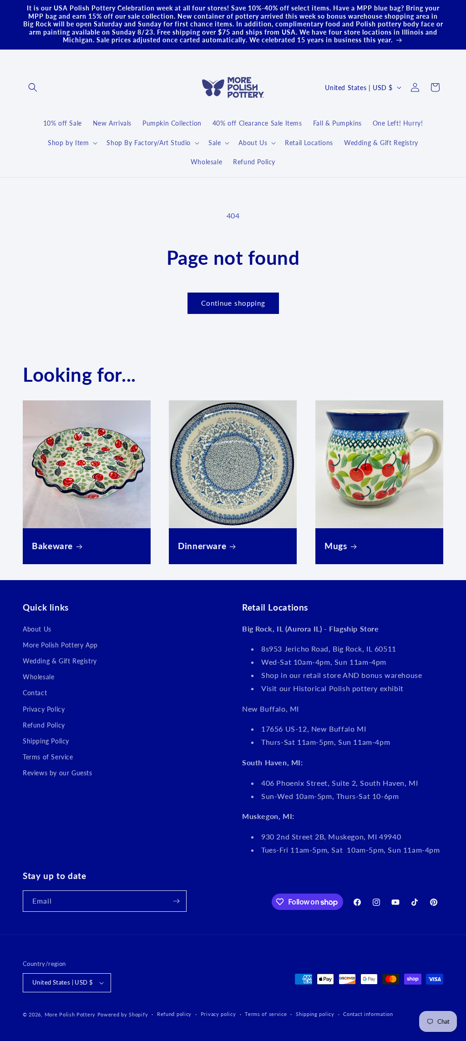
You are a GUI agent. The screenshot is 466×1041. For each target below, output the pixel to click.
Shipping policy (315, 1014)
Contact (35, 693)
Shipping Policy (46, 741)
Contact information (368, 1014)
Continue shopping (233, 303)
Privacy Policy (44, 709)
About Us (37, 629)
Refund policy (174, 1014)
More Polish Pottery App (60, 645)
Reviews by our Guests (57, 773)
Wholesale (38, 677)
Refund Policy (44, 725)
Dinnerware (202, 546)
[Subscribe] (176, 901)
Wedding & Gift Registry (60, 661)
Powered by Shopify (122, 1014)
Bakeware (52, 546)
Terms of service (266, 1014)
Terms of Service (48, 757)
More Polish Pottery (70, 1014)
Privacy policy (218, 1014)
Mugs (335, 546)
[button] (33, 87)
